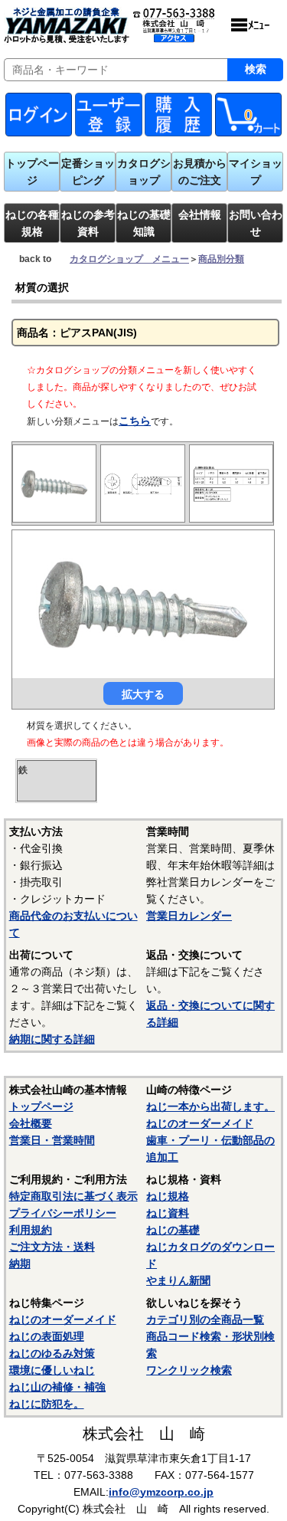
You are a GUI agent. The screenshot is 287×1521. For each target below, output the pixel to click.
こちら (135, 421)
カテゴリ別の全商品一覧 (205, 1319)
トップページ (32, 171)
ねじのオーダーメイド (199, 1123)
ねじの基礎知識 (144, 223)
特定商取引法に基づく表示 (73, 1196)
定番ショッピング (88, 171)
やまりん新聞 (178, 1280)
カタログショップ (144, 171)
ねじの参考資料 (88, 223)
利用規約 (30, 1230)
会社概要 (30, 1123)
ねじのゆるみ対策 (52, 1353)
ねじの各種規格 (32, 223)
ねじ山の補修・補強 (57, 1387)
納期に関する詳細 (52, 1039)
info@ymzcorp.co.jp (161, 1492)
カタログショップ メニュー (129, 259)
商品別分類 (221, 259)
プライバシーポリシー (62, 1213)
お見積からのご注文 (200, 171)
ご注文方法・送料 (52, 1247)
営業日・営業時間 (52, 1140)
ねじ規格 (167, 1196)
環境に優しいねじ (52, 1370)
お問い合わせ (255, 223)
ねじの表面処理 (46, 1336)
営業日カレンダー (189, 916)
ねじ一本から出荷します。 (210, 1106)
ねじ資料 (167, 1213)
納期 (20, 1263)
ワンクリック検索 (189, 1370)
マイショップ (255, 171)
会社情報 (199, 214)
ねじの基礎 (173, 1230)
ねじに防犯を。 (46, 1404)
